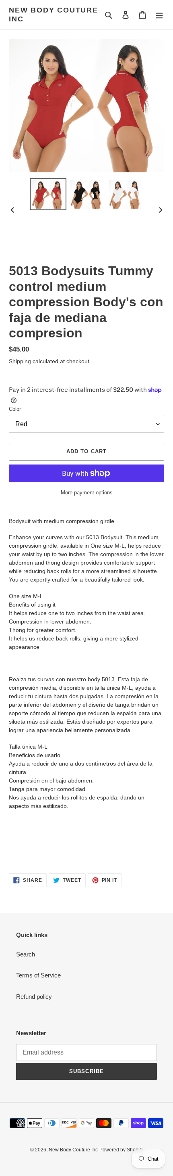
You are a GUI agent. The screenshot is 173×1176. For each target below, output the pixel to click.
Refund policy (34, 996)
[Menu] (159, 14)
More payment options (87, 493)
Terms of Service (38, 975)
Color (15, 409)
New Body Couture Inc (53, 14)
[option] (48, 194)
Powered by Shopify (121, 1150)
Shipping (20, 361)
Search (25, 954)
